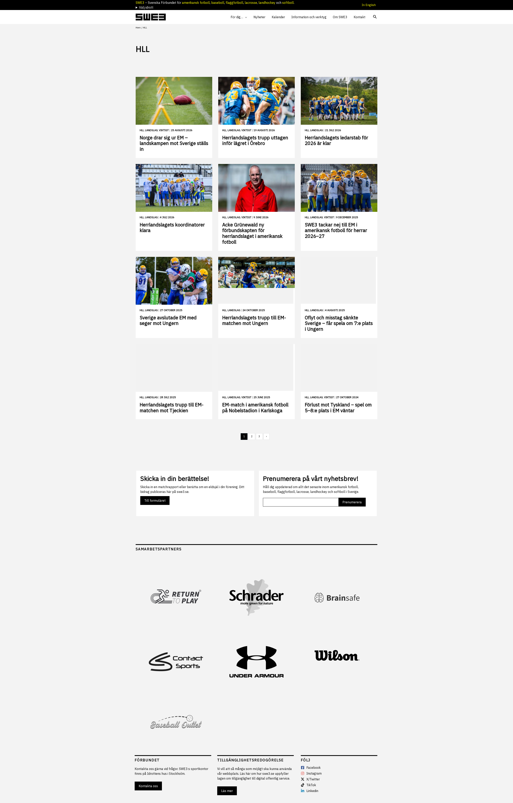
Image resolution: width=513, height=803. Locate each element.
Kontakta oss (148, 786)
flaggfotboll (234, 3)
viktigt (164, 130)
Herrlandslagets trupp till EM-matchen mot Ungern (254, 320)
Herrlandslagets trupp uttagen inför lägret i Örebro (255, 140)
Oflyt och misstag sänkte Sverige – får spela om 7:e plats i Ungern (339, 323)
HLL (142, 130)
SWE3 (140, 3)
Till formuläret (155, 500)
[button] (245, 17)
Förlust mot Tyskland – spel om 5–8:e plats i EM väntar (338, 407)
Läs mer (227, 791)
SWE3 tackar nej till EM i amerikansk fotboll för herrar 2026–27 (336, 230)
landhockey (267, 3)
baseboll (217, 3)
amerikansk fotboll (196, 3)
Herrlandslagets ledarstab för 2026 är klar (336, 140)
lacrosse (251, 3)
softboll (288, 3)
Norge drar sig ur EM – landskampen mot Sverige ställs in (174, 143)
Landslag (151, 130)
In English (369, 5)
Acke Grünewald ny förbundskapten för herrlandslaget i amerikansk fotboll (252, 233)
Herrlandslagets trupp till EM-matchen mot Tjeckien (172, 407)
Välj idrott (146, 7)
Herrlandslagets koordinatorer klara (172, 227)
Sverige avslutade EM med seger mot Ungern (168, 320)
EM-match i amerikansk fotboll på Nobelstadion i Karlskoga (255, 407)
